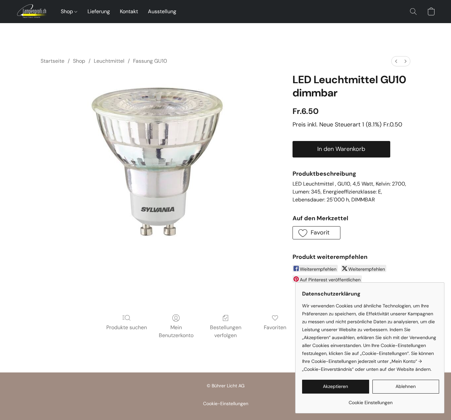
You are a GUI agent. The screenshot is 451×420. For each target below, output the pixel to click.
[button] (32, 11)
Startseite (52, 60)
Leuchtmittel (109, 60)
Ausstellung (162, 11)
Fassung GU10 (150, 60)
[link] (370, 400)
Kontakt (129, 11)
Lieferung (98, 11)
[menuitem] (396, 61)
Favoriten (275, 327)
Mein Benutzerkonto (176, 331)
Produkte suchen (126, 327)
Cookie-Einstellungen (225, 403)
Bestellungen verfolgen (225, 331)
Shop (67, 11)
